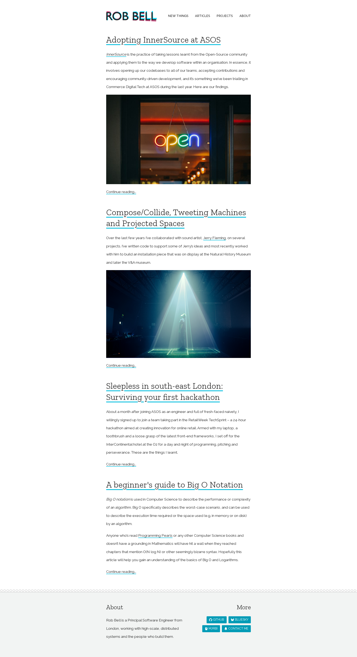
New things (178, 16)
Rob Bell (131, 16)
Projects (225, 16)
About (245, 16)
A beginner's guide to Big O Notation (174, 484)
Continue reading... (121, 192)
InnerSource (116, 54)
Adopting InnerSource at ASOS (163, 40)
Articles (202, 16)
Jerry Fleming (214, 238)
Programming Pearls (155, 535)
